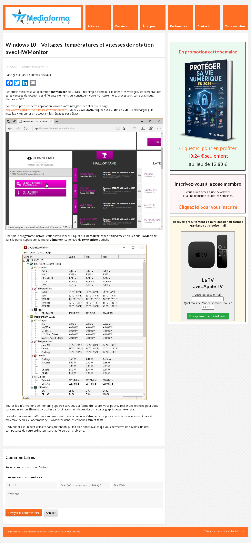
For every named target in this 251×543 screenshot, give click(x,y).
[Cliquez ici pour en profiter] (208, 141)
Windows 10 (41, 66)
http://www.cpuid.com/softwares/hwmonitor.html (36, 110)
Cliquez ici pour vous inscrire (208, 207)
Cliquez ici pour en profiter (208, 148)
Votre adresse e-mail (208, 294)
